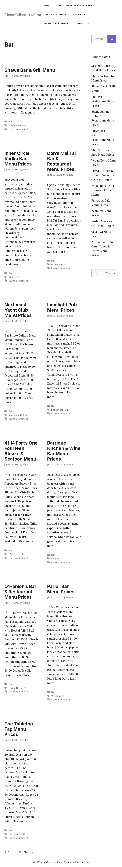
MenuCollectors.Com (23, 14)
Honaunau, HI (59, 264)
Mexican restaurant (79, 5)
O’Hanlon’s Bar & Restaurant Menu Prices (20, 592)
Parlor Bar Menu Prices (60, 589)
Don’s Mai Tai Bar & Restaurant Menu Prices (61, 161)
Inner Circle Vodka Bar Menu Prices (18, 159)
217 (19, 852)
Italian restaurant (55, 14)
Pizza (58, 5)
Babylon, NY (58, 558)
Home (46, 5)
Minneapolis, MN (17, 125)
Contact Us (82, 23)
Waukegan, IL (16, 554)
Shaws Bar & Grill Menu (29, 70)
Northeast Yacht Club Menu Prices (18, 310)
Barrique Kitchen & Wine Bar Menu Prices (63, 451)
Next (28, 852)
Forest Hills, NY (17, 688)
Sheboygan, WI (59, 409)
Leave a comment (18, 129)
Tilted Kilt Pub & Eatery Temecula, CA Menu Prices (103, 175)
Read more (28, 113)
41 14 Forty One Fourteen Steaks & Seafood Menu (21, 451)
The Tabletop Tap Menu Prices (18, 729)
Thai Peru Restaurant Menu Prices (102, 101)
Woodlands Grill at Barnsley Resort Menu (103, 190)
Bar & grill (80, 14)
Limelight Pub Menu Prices (62, 307)
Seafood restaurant (56, 23)
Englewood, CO (16, 834)
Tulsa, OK (13, 277)
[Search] (112, 39)
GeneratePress (81, 862)
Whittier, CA (58, 696)
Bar (10, 121)
